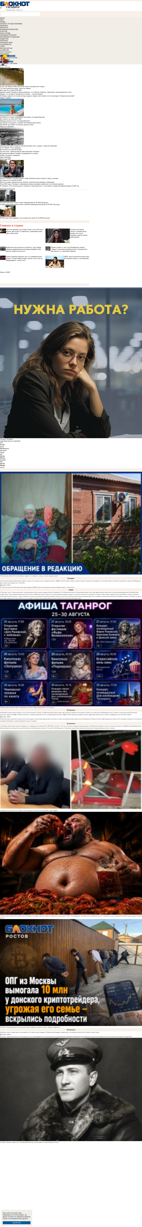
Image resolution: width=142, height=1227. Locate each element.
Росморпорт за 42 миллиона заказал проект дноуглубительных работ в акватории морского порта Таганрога (85, 728)
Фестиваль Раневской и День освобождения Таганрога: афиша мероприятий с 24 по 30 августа (29, 707)
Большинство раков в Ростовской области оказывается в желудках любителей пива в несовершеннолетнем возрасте (34, 916)
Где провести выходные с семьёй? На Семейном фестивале (20, 123)
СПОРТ (2, 46)
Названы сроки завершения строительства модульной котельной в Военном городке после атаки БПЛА (104, 1036)
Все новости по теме (7, 90)
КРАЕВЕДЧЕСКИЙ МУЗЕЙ (9, 29)
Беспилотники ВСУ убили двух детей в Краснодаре (17, 587)
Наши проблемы (5, 157)
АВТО (2, 20)
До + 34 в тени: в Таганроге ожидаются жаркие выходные (73, 726)
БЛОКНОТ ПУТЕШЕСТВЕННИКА (11, 24)
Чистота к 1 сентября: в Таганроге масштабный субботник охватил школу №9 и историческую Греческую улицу (51, 598)
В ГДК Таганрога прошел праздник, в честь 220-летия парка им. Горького (22, 712)
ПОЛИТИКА (4, 41)
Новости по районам (7, 126)
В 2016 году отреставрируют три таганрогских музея (18, 218)
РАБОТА (12, 56)
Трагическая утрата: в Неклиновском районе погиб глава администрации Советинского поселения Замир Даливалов (96, 592)
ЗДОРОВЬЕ (4, 26)
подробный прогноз (6, 441)
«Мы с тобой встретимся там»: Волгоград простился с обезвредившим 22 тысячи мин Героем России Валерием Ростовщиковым (37, 1036)
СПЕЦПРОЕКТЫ (5, 44)
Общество (44, 202)
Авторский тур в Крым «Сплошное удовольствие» (17, 124)
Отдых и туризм (5, 98)
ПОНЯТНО (16, 1223)
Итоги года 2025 (5, 159)
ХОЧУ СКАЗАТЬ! (5, 52)
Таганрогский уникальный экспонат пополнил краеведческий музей (22, 204)
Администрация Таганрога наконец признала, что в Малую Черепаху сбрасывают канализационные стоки (35, 92)
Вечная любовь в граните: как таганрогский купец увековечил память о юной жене (58, 594)
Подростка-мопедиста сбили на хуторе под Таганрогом (107, 726)
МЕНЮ (2, 18)
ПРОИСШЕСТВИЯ (6, 42)
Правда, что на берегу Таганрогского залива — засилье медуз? (21, 94)
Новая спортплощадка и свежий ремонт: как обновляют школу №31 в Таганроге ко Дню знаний (73, 1032)
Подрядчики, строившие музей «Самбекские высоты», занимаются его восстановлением (98, 916)
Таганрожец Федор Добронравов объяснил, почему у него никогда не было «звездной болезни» (29, 581)
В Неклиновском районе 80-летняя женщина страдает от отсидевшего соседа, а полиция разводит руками (29, 575)
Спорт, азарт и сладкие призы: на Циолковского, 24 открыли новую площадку (23, 1032)
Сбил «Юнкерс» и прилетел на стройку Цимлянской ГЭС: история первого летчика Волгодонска (29, 1142)
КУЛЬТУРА (3, 31)
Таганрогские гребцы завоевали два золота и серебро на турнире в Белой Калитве (93, 596)
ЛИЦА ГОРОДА (5, 33)
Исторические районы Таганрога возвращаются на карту (19, 153)
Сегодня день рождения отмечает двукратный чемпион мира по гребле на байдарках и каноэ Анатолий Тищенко (100, 714)
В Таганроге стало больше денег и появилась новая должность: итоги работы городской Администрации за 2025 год (39, 186)
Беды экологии (5, 67)
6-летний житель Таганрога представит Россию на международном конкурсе (41, 714)
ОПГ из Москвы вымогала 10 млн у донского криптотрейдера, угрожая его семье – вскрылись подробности (31, 1027)
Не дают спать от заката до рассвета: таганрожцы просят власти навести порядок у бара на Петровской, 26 (32, 592)
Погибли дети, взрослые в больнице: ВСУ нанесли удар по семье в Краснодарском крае (27, 719)
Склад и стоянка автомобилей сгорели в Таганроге (23, 721)
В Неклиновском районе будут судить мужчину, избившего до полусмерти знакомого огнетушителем (72, 712)
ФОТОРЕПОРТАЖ (6, 48)
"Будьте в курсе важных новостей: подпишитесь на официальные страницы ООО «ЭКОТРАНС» (28, 726)
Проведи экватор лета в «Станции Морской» (15, 121)
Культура (56, 204)
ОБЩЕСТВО (4, 39)
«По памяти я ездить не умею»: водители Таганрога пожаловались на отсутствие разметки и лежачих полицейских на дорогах (97, 581)
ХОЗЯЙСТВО (4, 50)
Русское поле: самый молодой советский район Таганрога (19, 151)
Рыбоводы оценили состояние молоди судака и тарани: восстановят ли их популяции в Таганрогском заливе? (37, 96)
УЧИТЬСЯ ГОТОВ (11, 58)
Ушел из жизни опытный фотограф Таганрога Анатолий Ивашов (71, 719)
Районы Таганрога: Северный (10, 155)
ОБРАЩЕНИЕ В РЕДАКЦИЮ (10, 37)
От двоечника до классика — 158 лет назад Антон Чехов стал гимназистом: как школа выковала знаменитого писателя (35, 596)
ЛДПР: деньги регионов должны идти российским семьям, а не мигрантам (54, 587)
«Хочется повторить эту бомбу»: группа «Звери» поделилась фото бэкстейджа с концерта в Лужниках (111, 594)
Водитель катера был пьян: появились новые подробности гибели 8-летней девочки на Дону (28, 810)
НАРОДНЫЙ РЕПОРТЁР (8, 35)
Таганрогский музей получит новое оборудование (16, 202)
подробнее (16, 441)
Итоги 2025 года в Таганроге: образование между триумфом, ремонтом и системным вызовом (31, 184)
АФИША (2, 22)
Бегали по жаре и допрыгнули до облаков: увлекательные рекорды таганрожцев (27, 182)
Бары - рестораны (11, 63)
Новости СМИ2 (5, 272)
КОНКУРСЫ (4, 27)
